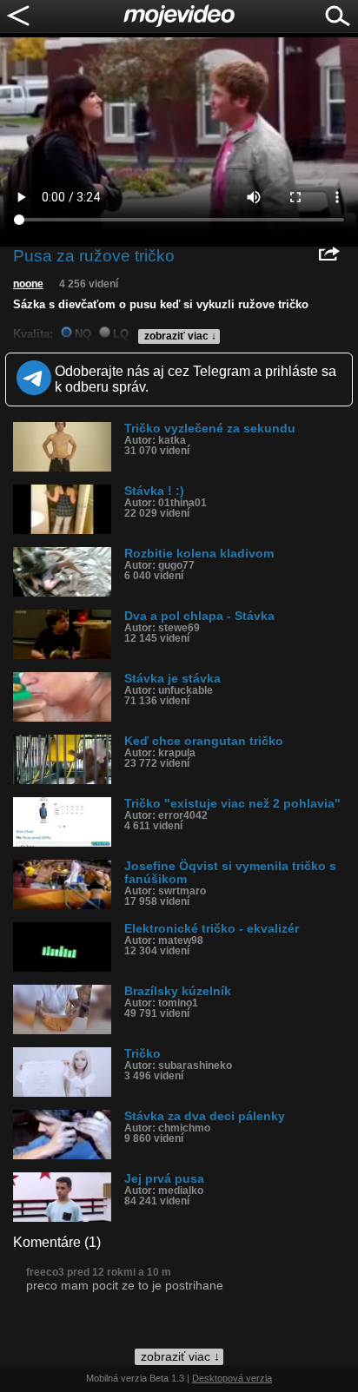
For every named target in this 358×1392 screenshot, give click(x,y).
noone (28, 284)
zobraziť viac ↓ (180, 336)
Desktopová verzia (232, 1378)
